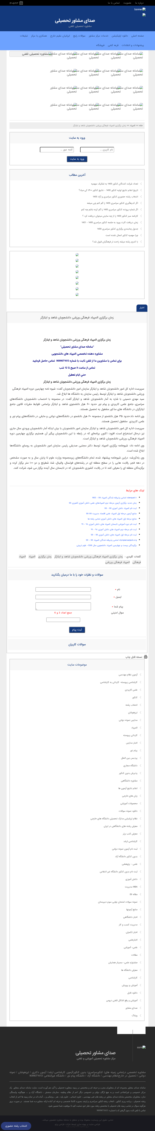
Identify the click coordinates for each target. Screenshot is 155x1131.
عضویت (127, 3)
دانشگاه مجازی (130, 765)
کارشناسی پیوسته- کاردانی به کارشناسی (118, 682)
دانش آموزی (131, 879)
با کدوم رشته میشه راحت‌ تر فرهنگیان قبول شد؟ (115, 242)
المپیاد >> (131, 125)
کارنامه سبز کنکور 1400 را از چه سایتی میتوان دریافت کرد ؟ (110, 216)
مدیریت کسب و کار (128, 924)
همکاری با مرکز (39, 36)
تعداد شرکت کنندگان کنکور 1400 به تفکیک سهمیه (114, 184)
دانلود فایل (132, 993)
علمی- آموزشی (130, 947)
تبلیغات (24, 36)
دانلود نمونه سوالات (128, 811)
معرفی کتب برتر (130, 834)
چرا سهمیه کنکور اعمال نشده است (122, 235)
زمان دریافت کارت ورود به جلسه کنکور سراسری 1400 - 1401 (110, 222)
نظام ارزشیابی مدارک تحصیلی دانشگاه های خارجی (114, 818)
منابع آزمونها (131, 909)
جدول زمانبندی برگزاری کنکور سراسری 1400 (117, 229)
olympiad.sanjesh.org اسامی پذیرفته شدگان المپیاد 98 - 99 (111, 540)
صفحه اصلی (137, 36)
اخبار (142, 307)
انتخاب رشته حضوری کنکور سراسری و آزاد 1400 (115, 196)
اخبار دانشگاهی (130, 917)
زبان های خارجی (129, 796)
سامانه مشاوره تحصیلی (58, 1120)
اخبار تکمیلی (131, 932)
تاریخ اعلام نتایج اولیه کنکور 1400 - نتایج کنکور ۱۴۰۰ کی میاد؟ (108, 190)
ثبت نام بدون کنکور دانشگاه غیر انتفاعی (118, 871)
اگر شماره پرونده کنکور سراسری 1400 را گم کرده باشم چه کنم (109, 209)
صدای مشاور (131, 1008)
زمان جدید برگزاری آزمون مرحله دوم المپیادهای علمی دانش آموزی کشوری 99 (103, 503)
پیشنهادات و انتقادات (133, 45)
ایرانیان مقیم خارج (60, 36)
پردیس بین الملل (129, 758)
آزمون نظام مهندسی (128, 674)
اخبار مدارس (131, 743)
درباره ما (139, 3)
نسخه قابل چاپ (134, 657)
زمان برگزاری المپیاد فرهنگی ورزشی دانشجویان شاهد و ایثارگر (77, 317)
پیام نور (133, 750)
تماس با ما (114, 3)
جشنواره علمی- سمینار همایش (122, 962)
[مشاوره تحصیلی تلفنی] (144, 15)
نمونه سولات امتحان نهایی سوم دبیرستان (117, 902)
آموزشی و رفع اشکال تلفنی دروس (121, 1000)
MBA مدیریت (131, 887)
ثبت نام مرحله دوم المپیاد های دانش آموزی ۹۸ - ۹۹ (114, 529)
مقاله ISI (133, 894)
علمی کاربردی (131, 690)
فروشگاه (100, 45)
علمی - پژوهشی (129, 864)
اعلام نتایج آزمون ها (127, 788)
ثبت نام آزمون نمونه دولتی (124, 849)
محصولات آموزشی (128, 803)
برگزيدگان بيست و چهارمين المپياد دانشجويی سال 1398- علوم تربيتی (107, 545)
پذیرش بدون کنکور (128, 773)
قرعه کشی (113, 45)
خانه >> (139, 125)
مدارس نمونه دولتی (128, 720)
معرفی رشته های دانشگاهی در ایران (120, 826)
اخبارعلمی (133, 940)
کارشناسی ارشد (130, 841)
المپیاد (134, 728)
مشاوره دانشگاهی (129, 781)
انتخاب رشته (131, 705)
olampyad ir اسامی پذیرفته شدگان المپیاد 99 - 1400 (114, 497)
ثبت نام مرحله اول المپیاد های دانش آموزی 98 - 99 (114, 534)
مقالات (134, 955)
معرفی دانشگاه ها (129, 970)
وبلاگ (134, 1015)
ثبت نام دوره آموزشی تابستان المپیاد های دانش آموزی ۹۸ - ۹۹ (109, 524)
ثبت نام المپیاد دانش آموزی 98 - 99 (121, 508)
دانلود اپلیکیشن (120, 36)
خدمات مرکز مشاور (98, 36)
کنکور (134, 697)
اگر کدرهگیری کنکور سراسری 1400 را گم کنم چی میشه (112, 203)
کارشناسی (133, 977)
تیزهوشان (132, 712)
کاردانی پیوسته (130, 735)
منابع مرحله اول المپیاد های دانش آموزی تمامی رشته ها (112, 518)
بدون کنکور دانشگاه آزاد (126, 856)
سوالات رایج (79, 36)
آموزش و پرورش (129, 985)
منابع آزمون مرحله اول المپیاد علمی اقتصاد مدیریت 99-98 (111, 513)
